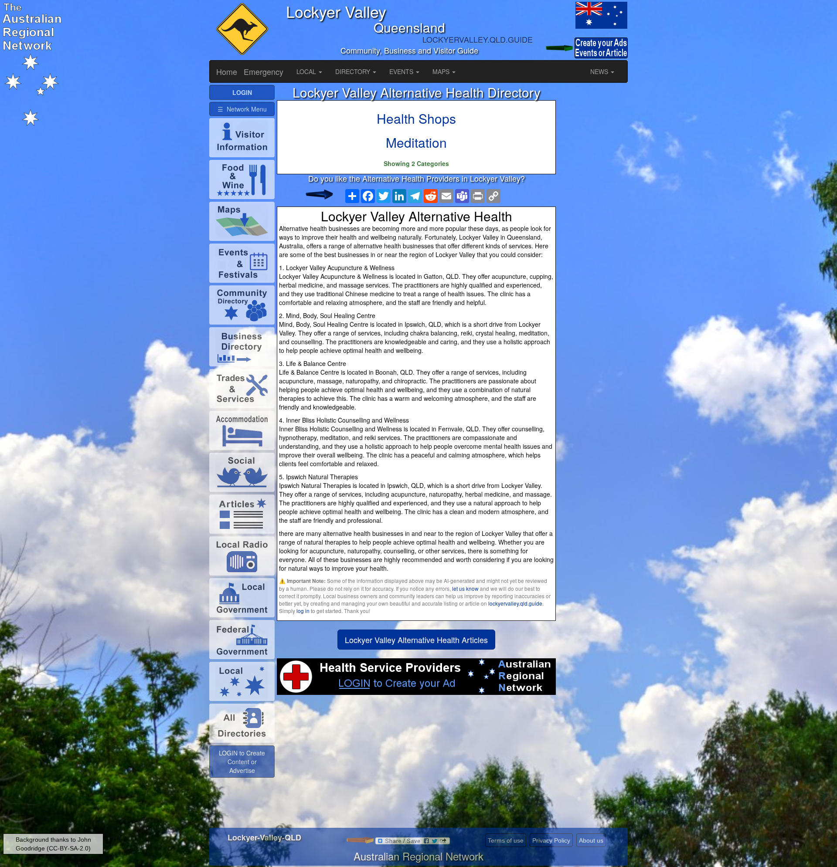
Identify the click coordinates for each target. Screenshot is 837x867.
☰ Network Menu (242, 109)
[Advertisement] (416, 765)
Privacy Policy (551, 840)
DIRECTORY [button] (353, 71)
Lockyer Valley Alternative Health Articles (416, 639)
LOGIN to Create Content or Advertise (242, 761)
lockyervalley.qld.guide (515, 603)
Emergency (263, 71)
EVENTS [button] (402, 71)
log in (303, 610)
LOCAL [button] (307, 71)
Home (226, 71)
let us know (465, 588)
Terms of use (506, 840)
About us (591, 840)
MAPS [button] (441, 71)
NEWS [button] (600, 71)
